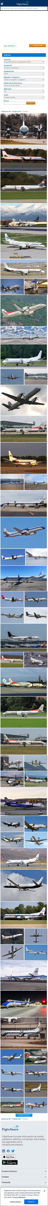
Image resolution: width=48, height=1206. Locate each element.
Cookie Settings (15, 1202)
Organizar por (9, 71)
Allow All (31, 1202)
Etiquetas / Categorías (12, 77)
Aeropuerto (8, 65)
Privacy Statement (19, 1197)
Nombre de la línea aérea (13, 83)
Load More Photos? (24, 1115)
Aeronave (7, 59)
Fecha (6, 95)
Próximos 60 (16, 111)
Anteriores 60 (5, 111)
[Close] (44, 1190)
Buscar (6, 101)
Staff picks (7, 89)
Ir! (30, 103)
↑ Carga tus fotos (37, 45)
